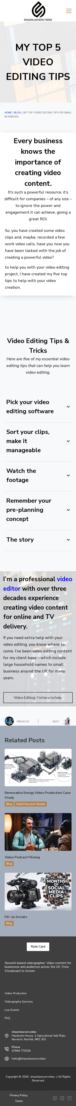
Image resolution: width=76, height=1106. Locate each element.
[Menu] (69, 11)
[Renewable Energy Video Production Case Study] (38, 767)
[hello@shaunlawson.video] (7, 1059)
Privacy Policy (19, 1095)
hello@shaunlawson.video (29, 1059)
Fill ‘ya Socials (16, 917)
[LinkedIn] (69, 1098)
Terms (19, 1101)
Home (8, 112)
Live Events (12, 1010)
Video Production (16, 993)
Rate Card (38, 946)
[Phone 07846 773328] (7, 1049)
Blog (17, 112)
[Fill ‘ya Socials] (38, 891)
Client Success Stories (30, 804)
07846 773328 (21, 1051)
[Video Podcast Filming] (38, 832)
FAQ (7, 1018)
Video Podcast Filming (22, 857)
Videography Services (19, 1002)
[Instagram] (55, 1098)
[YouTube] (62, 1098)
